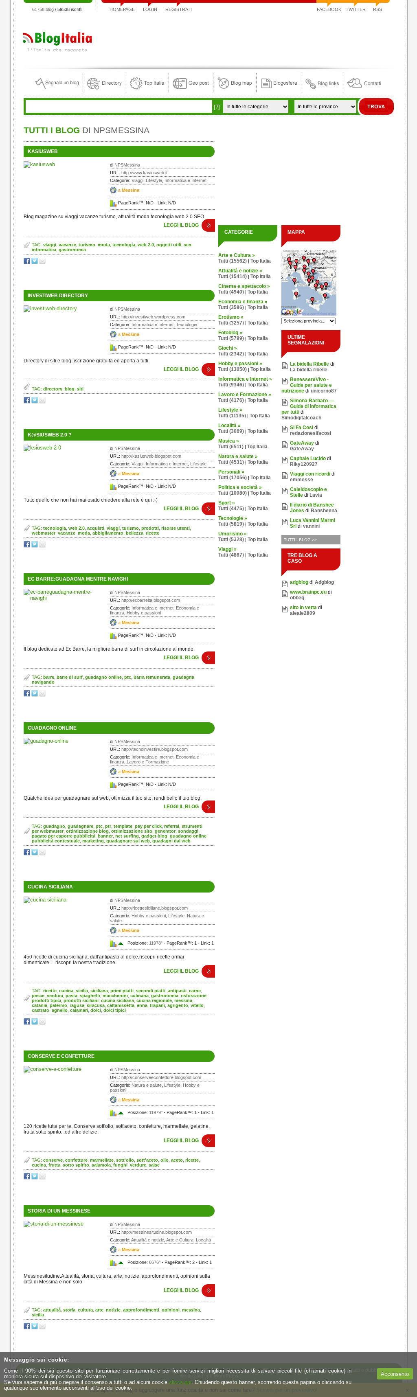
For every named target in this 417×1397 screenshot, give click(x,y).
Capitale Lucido (308, 458)
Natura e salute (147, 1085)
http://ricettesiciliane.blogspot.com (154, 908)
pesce (38, 995)
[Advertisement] (245, 38)
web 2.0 (146, 244)
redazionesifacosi (310, 433)
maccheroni (115, 995)
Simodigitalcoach (301, 418)
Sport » (226, 503)
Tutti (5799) (231, 338)
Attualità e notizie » (240, 271)
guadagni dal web (171, 840)
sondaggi (188, 831)
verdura (55, 995)
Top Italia (260, 261)
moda (104, 244)
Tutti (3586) (231, 307)
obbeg (297, 598)
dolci (95, 1010)
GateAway (302, 443)
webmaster (43, 533)
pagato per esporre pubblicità (63, 835)
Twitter (356, 9)
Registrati (178, 9)
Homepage (122, 9)
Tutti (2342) (231, 354)
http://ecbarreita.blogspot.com (150, 600)
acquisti (95, 528)
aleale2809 (302, 613)
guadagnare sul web (128, 840)
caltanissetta (120, 1005)
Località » (229, 425)
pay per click (148, 826)
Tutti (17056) (232, 477)
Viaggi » (227, 549)
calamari (79, 1010)
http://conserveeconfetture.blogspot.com (161, 1077)
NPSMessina (127, 164)
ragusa (77, 1005)
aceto (177, 1160)
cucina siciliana (117, 1000)
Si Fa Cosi (301, 427)
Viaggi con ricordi (310, 474)
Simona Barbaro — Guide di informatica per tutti (308, 406)
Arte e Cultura (179, 1239)
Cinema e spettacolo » (244, 286)
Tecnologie (186, 324)
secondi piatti (150, 990)
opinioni (171, 1309)
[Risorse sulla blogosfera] (279, 90)
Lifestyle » (230, 410)
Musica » (228, 441)
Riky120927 (304, 464)
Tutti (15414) (232, 276)
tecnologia (123, 244)
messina (183, 1000)
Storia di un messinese (59, 1211)
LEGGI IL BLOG (181, 225)
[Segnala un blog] (57, 90)
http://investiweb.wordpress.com (153, 316)
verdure (138, 1164)
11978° (155, 943)
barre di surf (70, 677)
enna (142, 1005)
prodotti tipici (46, 1000)
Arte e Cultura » (236, 255)
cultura (85, 1309)
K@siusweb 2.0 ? (49, 435)
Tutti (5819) (231, 524)
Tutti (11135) (232, 416)
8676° (154, 1262)
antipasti (177, 990)
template (123, 826)
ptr (108, 826)
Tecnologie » (232, 518)
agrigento (177, 1005)
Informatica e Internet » (245, 379)
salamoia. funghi (109, 1164)
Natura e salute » (238, 456)
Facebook (329, 9)
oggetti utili (168, 244)
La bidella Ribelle (309, 364)
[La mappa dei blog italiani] (234, 90)
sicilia (82, 990)
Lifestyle (154, 180)
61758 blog (43, 9)
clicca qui (180, 1382)
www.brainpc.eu (308, 592)
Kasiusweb (43, 151)
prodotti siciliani (81, 1000)
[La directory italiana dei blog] (104, 90)
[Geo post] (191, 90)
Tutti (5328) (231, 539)
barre (48, 677)
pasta (71, 995)
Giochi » (227, 348)
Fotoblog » (230, 333)
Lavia (315, 495)
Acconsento (395, 1374)
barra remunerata (152, 677)
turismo (87, 244)
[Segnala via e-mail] (43, 262)
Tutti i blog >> (300, 539)
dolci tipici (114, 1010)
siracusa (96, 1005)
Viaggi (137, 180)
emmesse (301, 479)
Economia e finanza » (243, 302)
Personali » (231, 472)
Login (150, 9)
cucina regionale (154, 1000)
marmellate (102, 1160)
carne (195, 990)
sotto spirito (76, 1164)
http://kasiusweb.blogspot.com (151, 456)
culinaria (139, 995)
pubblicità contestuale (56, 840)
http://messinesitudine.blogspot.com (156, 1232)
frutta (54, 1164)
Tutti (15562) (232, 261)
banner (105, 835)
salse (154, 1164)
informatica (44, 249)
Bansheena (324, 510)
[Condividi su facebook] (27, 262)
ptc (127, 677)
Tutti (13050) (232, 369)
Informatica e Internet (185, 180)
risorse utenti (175, 528)
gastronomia (72, 249)
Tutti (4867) (231, 555)
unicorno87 (324, 391)
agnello (60, 1010)
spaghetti (90, 995)
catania (39, 1005)
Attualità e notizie (147, 1239)
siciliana (99, 990)
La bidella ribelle (308, 370)
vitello (197, 1005)
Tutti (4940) (231, 292)
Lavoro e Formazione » (244, 394)
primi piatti (122, 990)
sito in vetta (303, 607)
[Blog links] (322, 90)
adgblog (299, 582)
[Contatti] (364, 90)
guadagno (54, 826)
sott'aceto (147, 1160)
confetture (76, 1160)
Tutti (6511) (231, 447)
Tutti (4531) (231, 462)
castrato (40, 1010)
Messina (130, 190)
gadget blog (154, 835)
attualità (52, 1309)
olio (164, 1160)
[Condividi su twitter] (35, 262)
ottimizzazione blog (87, 831)
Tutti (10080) (232, 493)
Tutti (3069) (231, 431)
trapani (157, 1005)
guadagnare (80, 826)
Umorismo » (232, 534)
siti (80, 388)
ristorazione (193, 995)
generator (165, 831)
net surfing (127, 835)
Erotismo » (231, 317)
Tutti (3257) (231, 323)
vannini (311, 526)
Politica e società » (240, 487)
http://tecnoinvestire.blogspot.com (154, 749)
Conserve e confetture (61, 1056)
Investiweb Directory (58, 295)
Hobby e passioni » (240, 363)
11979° (155, 1112)
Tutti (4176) (231, 400)
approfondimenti (141, 1309)
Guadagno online (52, 728)
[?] (217, 107)
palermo (58, 1005)
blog (70, 388)
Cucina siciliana (50, 887)
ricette (152, 533)
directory (52, 388)
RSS (377, 9)
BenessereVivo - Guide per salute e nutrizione (306, 385)
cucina (66, 990)
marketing (93, 840)
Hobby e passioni (144, 612)
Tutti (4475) (231, 508)
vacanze (67, 244)
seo (187, 244)
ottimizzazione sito (131, 831)
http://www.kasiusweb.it (144, 172)
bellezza (134, 533)
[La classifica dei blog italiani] (147, 90)
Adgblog (324, 582)
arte (99, 1309)
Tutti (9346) (231, 385)
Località (203, 1239)
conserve (53, 1160)
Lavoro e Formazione (148, 761)
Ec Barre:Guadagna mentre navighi (78, 579)
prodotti (150, 528)
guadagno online (103, 677)
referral (171, 826)
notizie (113, 1309)
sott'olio (125, 1160)
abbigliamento (107, 533)
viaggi (49, 244)
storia (69, 1309)
